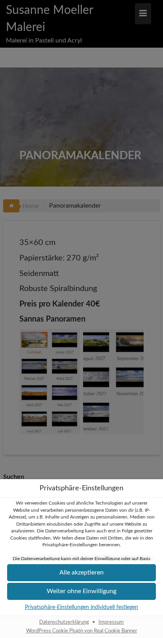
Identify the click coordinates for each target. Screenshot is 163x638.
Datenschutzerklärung (64, 622)
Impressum (111, 622)
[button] (81, 572)
